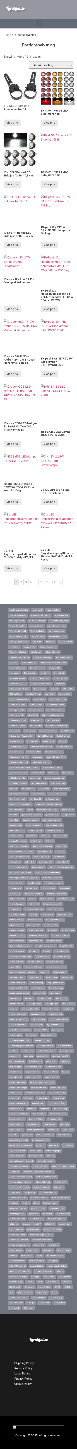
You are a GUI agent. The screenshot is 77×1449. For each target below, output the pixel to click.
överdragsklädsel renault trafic (21, 851)
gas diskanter (42, 1056)
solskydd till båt (67, 731)
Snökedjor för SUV (64, 746)
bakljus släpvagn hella (56, 1219)
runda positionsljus (61, 788)
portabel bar (14, 820)
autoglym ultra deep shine (19, 1245)
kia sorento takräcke (17, 983)
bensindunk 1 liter (57, 1208)
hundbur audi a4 (55, 1014)
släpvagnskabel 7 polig (53, 752)
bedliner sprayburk (16, 1214)
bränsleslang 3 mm (17, 1156)
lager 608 (46, 951)
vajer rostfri (37, 641)
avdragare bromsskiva (52, 1229)
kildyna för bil (66, 977)
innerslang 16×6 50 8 (30, 1009)
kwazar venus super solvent (20, 956)
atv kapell (13, 1256)
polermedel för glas (16, 830)
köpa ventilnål (14, 967)
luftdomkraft (34, 904)
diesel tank (64, 1124)
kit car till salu (51, 977)
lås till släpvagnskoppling (46, 946)
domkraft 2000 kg (16, 1109)
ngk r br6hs (29, 862)
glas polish (28, 1056)
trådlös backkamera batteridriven (53, 662)
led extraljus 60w (50, 925)
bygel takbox (53, 1145)
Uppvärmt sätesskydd (48, 647)
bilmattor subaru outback (19, 1187)
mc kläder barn (31, 888)
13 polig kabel (42, 1292)
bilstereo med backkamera (46, 1177)
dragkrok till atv (38, 1103)
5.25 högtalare (64, 1277)
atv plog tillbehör (63, 1250)
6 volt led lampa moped (18, 1277)
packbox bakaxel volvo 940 (42, 846)
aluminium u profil (36, 1261)
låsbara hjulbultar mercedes (20, 946)
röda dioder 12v (36, 799)
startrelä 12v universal (55, 704)
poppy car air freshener (52, 820)
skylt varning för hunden (52, 767)
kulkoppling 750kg (42, 956)
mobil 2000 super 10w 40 (52, 878)
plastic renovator (15, 836)
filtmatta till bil (15, 1072)
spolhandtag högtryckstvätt (52, 715)
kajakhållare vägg (56, 988)
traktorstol (13, 662)
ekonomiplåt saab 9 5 (57, 1093)
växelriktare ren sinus (56, 626)
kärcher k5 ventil (38, 988)
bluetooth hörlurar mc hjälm (63, 1166)
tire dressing (14, 673)
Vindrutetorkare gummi (58, 621)
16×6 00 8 (67, 1287)
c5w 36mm (40, 1145)
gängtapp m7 (51, 1061)
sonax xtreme (14, 731)
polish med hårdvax (33, 825)
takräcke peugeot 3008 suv (41, 683)
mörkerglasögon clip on (18, 867)
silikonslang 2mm (58, 783)
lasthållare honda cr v (60, 935)
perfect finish (36, 841)
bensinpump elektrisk (18, 1208)
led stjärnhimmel (64, 914)
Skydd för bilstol (38, 773)
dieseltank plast (39, 1114)
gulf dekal (13, 1051)
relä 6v (30, 809)
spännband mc (36, 725)
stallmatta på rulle (16, 715)
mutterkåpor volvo (45, 862)
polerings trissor (35, 830)
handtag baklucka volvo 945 (19, 1040)
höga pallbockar (37, 1025)
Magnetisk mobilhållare (56, 893)
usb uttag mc (14, 647)
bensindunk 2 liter (38, 1208)
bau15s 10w (47, 1214)
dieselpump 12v (33, 1124)
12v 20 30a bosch (15, 1303)
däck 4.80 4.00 (68, 1130)
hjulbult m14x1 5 (41, 1030)
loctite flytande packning (34, 909)
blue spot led (14, 1172)
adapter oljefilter (36, 1266)
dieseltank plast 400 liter (18, 1114)
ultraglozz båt (36, 652)
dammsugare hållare (35, 1130)
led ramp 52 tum (15, 925)
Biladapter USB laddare (60, 1198)
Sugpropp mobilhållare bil (19, 699)
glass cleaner (14, 1056)
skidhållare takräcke (17, 778)
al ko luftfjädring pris (17, 1266)
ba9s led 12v (49, 1224)
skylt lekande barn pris (18, 773)
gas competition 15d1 (60, 1056)
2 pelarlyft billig (44, 1287)
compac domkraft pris (40, 1140)
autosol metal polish (17, 1235)
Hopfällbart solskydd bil (18, 1019)
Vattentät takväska (37, 631)
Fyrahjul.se (15, 8)
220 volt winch (14, 1287)
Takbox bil (54, 689)
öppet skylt (60, 851)
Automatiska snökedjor (42, 1240)
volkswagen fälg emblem (40, 615)
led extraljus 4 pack (16, 930)
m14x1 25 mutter (46, 899)
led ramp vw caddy (16, 920)
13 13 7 (54, 1292)
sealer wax (13, 788)
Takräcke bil (60, 683)
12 (41, 582)
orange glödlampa (44, 851)
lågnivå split (33, 951)
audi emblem (39, 1245)
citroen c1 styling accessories (20, 1145)
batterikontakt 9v (63, 1214)
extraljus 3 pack (15, 1093)
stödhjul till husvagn (17, 704)
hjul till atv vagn (15, 1035)
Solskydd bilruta (63, 736)
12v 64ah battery (56, 1298)
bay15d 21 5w (33, 1214)
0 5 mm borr (28, 1308)
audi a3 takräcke (15, 1250)
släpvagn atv (37, 757)
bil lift (36, 1203)
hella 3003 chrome (48, 1035)
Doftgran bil (44, 1109)
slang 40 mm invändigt (41, 762)
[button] (39, 23)
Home (7, 34)
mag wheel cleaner (16, 899)
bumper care (68, 1145)
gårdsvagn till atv (35, 1061)
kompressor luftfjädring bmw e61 (22, 972)
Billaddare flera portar (17, 1198)
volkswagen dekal (61, 615)
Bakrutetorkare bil (37, 1219)
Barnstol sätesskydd (17, 1219)
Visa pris (12, 122)
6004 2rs (60, 1271)
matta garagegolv (48, 888)
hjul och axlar (31, 1035)
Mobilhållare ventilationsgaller (61, 867)
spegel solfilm (36, 720)
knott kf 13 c (44, 972)
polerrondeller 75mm (54, 825)
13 (47, 582)
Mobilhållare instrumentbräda (48, 872)
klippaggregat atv (59, 972)
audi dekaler (54, 1245)
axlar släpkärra (65, 1224)
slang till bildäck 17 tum (56, 757)
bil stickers (13, 1203)
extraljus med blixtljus (18, 1088)
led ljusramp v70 (33, 925)
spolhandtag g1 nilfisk (18, 720)
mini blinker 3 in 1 (16, 883)
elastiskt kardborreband (35, 1093)
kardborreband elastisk (18, 988)
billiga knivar (30, 1193)
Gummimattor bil (64, 1046)
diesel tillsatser (50, 1124)
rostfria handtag (38, 794)
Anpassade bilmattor (55, 1256)
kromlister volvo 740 (54, 962)
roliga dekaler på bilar (57, 794)
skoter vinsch (67, 773)
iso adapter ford (52, 1004)
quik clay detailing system (32, 815)
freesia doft (65, 1061)
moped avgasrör (38, 867)
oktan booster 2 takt (41, 857)
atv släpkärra (48, 1250)
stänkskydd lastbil (35, 710)
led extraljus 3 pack (36, 930)
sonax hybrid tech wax (48, 731)
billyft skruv (58, 1187)
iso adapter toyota (34, 1004)
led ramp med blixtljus (54, 920)
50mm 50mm (49, 1277)
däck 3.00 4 (13, 1135)
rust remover (44, 788)
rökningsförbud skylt (17, 799)
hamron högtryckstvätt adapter (21, 1046)
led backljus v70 (68, 930)
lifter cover (33, 914)
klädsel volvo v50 (35, 977)
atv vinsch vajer (32, 1250)
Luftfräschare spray (16, 904)
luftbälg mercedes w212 (52, 904)
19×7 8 (57, 1287)
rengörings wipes (16, 809)
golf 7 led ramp (27, 1051)
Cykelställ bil (27, 1135)
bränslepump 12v (35, 1156)
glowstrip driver (66, 1051)
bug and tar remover (17, 1151)
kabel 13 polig (14, 998)
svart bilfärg (49, 694)
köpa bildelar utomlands (56, 967)
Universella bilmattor (17, 652)
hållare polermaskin (45, 1046)
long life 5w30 (14, 909)
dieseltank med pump (58, 1114)
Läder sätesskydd (61, 951)
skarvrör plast (35, 778)
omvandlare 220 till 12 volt (19, 857)
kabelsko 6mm (39, 993)
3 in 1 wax (66, 1282)
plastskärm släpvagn (54, 830)
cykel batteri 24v (64, 1135)
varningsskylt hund (56, 631)
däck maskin (53, 1130)
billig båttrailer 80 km (48, 1193)
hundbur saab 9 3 (37, 1014)
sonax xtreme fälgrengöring (56, 725)
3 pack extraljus (52, 1282)
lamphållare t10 (66, 946)
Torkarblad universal (17, 668)
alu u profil (53, 1261)
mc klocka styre (15, 888)
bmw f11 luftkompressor (18, 1166)
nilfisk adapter (15, 862)
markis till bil (14, 893)
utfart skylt (50, 641)
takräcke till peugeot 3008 (39, 678)
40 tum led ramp (15, 1282)
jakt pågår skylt (61, 998)
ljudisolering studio (17, 914)
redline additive (68, 809)
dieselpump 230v (54, 1119)
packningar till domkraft (18, 846)
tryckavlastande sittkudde (19, 657)
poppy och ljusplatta (30, 820)
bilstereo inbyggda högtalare (20, 1182)
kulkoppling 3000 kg (61, 956)
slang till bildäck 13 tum (18, 762)
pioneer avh (31, 836)
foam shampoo (15, 1067)
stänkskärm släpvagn (55, 710)
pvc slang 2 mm (52, 815)
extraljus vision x (51, 1077)
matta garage (65, 888)
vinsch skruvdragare (37, 621)
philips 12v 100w (60, 836)
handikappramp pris (42, 1040)
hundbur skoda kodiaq (18, 1014)
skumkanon (53, 773)
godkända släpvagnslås (46, 1051)
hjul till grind (57, 1030)
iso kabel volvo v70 (16, 1004)
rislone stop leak (52, 799)
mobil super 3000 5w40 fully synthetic (23, 878)
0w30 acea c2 (14, 1308)
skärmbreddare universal (54, 778)
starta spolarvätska (16, 710)
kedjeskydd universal (55, 983)
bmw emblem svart (40, 1166)
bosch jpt (50, 1156)
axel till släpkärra (16, 1229)
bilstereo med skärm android (20, 1177)
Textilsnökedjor (30, 673)
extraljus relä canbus (17, 1082)
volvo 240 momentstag (18, 615)
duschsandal (14, 1098)
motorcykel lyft (62, 862)
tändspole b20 (59, 673)
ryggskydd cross (28, 788)
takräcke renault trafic (17, 683)
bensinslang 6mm (50, 1203)
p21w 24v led (61, 846)
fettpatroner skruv (32, 1072)
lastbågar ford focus (54, 941)
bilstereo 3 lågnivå (43, 1182)
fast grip (65, 1072)
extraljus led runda (38, 1088)
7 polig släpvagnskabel (43, 1271)
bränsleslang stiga (53, 1151)
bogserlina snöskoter (45, 1161)
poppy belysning (15, 825)
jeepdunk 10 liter (44, 998)
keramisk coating (36, 983)
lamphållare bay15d (17, 951)
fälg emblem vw (15, 1077)
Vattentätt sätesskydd (17, 631)
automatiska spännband (18, 1240)
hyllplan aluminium (50, 1009)
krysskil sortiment (35, 962)
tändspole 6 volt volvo (17, 678)
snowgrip (62, 741)
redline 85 (13, 815)
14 (53, 582)
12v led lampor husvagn (18, 1298)
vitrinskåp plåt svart (17, 621)
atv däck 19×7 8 (26, 1256)
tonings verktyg (54, 668)
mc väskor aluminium (53, 883)
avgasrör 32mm (33, 1229)
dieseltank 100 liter (36, 1119)
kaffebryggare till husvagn (19, 993)
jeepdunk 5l (29, 998)
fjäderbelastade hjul (53, 1067)
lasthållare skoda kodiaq (38, 935)
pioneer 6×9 (44, 836)
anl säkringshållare (17, 1261)
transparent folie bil (63, 657)
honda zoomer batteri (17, 1025)
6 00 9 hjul (35, 1277)
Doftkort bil (31, 1109)
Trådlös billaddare (29, 662)
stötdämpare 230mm (58, 699)
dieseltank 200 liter (16, 1119)
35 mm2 (30, 1282)
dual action (28, 1098)
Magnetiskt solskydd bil (34, 893)
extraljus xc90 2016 (33, 1077)
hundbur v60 (68, 1009)
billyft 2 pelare (14, 1193)
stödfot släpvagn (36, 704)
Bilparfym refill (60, 1182)
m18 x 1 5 (32, 899)
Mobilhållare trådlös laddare (20, 872)
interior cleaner (68, 1004)
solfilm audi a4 (48, 741)
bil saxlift (26, 1203)
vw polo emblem (53, 610)
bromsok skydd (35, 1151)
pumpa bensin (68, 815)
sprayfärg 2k (33, 715)
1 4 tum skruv (59, 1303)
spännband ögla (53, 720)
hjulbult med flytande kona (19, 1030)
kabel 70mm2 (55, 993)
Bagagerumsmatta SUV (32, 1224)
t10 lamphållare (15, 694)
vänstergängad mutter (57, 636)
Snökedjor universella (18, 746)
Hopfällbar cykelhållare (59, 1019)
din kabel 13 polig (60, 1109)
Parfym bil (50, 841)
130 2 (11, 1292)
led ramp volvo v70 (35, 920)
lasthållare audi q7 (16, 941)
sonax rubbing (29, 731)
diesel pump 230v (16, 1130)
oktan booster (59, 857)
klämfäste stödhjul (16, 977)
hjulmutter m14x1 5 (54, 1025)
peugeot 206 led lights (17, 841)
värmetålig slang (38, 636)
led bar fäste (52, 930)
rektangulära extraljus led (47, 809)
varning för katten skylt (18, 636)
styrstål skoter (39, 699)
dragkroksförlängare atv (18, 1103)
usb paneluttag (29, 647)
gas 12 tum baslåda (16, 1061)
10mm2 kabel (44, 1303)
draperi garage (58, 1098)
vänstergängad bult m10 (18, 641)
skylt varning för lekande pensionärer (23, 767)
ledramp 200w (47, 914)
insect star (13, 1009)
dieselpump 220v (15, 1124)
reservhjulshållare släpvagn (20, 804)
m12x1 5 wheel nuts (65, 899)
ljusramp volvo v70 (55, 909)
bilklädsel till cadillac (39, 1198)
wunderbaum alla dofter (18, 610)
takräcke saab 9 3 (60, 678)
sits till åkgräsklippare (18, 783)
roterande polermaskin (18, 794)
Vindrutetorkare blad (17, 626)
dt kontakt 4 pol (43, 1098)
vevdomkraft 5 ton (37, 626)
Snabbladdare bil (15, 752)
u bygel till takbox (52, 652)
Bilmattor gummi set (41, 1187)
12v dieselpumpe (38, 1298)
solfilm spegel (32, 741)
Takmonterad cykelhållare (19, 689)
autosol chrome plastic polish (41, 1235)
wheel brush (37, 610)
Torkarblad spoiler (37, 668)
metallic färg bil (34, 883)
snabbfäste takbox (34, 752)
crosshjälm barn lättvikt (18, 1140)
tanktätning (44, 673)
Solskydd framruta (45, 736)
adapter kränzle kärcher (57, 1266)
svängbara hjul (65, 694)
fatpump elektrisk (51, 1072)
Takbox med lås (40, 689)
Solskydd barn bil (16, 741)
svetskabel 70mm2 (33, 694)
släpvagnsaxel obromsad (18, 757)
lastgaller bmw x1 (35, 941)
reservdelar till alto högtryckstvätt (48, 804)
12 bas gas (31, 1303)
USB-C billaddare (65, 641)
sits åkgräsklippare (38, 783)
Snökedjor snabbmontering (41, 746)
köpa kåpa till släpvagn (33, 967)
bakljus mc (13, 1224)
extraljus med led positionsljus (42, 1082)
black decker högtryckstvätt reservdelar (38, 1172)
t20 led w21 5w (67, 689)
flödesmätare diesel (33, 1067)
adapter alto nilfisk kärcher (19, 1271)
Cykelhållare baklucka (45, 1135)
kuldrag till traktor (16, 962)
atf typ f (39, 1256)
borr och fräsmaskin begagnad (21, 1161)
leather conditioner (16, 935)
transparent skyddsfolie (42, 657)
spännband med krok (17, 725)
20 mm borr (29, 1287)
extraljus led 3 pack (57, 1088)
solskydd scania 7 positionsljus (21, 736)
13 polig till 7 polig (25, 1292)
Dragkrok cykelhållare (57, 1103)
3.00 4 (40, 1282)
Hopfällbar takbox (38, 1019)
